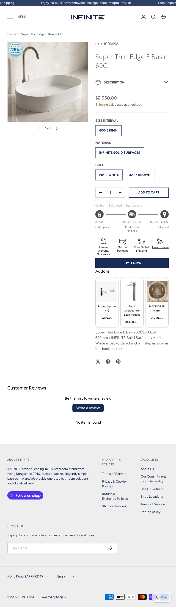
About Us (147, 469)
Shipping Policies (114, 506)
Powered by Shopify (53, 597)
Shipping (101, 105)
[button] (153, 17)
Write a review (88, 408)
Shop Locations (152, 497)
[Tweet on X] (98, 362)
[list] (47, 81)
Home (11, 34)
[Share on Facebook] (108, 362)
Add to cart (148, 192)
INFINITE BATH (27, 597)
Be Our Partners (152, 489)
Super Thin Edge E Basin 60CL (42, 34)
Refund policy (150, 512)
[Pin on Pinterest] (118, 362)
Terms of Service (114, 474)
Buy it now (132, 263)
